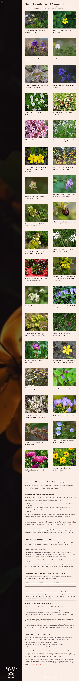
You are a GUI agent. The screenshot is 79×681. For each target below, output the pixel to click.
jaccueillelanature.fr (36, 664)
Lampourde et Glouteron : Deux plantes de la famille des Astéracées (36, 334)
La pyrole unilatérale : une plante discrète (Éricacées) (35, 31)
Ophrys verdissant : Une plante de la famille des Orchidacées (64, 223)
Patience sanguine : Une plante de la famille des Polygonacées (36, 279)
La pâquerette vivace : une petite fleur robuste (64, 59)
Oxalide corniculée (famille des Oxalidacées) (62, 31)
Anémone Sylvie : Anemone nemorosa (33, 113)
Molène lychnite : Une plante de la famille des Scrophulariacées (35, 252)
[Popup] (2, 2)
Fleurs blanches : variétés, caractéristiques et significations (35, 416)
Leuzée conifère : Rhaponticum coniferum (62, 113)
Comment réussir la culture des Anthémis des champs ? (34, 389)
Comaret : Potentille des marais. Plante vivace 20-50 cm (63, 334)
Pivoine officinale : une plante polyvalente (34, 361)
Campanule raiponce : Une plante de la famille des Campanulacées (64, 307)
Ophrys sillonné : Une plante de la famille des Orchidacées (35, 225)
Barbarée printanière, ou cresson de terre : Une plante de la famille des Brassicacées (64, 278)
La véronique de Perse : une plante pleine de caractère (63, 442)
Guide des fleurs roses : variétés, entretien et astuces (35, 471)
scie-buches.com (51, 629)
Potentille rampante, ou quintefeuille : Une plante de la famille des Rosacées (36, 169)
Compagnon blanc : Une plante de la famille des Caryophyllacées (64, 250)
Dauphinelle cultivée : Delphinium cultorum (63, 86)
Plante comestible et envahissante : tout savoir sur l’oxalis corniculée (64, 361)
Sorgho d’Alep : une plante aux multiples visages (34, 443)
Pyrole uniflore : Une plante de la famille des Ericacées (35, 197)
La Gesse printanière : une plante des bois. (64, 389)
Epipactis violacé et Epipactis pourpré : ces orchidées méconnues (36, 86)
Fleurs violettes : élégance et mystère (64, 415)
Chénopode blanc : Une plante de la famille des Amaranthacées (63, 141)
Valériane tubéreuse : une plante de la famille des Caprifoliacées (36, 141)
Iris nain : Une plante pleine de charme (34, 59)
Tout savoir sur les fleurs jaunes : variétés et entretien (63, 469)
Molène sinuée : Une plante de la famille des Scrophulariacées (63, 168)
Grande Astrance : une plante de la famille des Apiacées (35, 307)
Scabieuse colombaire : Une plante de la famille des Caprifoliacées (64, 195)
